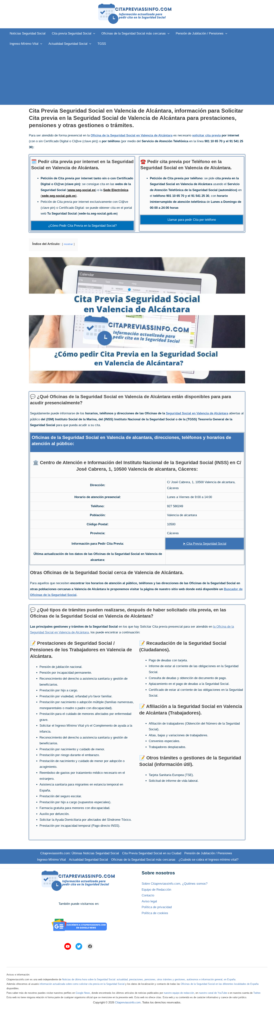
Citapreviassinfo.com (128, 1002)
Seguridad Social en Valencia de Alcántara (197, 413)
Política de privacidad (157, 907)
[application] (93, 33)
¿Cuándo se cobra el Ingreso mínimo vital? (208, 859)
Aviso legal (149, 901)
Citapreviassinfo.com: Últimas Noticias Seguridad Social (79, 853)
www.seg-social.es (81, 190)
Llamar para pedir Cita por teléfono (192, 219)
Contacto (148, 895)
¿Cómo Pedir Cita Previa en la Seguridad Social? (82, 225)
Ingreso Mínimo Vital (51, 859)
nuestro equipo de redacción (179, 992)
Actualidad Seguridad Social (88, 859)
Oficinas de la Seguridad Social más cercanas (143, 859)
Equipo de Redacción (156, 889)
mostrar (68, 244)
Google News (83, 992)
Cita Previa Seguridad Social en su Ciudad (151, 853)
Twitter (256, 992)
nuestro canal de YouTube (213, 992)
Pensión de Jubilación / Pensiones (208, 853)
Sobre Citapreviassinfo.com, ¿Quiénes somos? (174, 883)
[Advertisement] (137, 77)
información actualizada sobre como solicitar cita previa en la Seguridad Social (82, 984)
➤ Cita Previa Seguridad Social (204, 543)
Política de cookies (155, 913)
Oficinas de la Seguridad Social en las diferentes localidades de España (220, 984)
